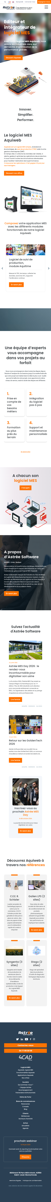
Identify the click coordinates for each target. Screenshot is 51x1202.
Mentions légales (15, 1180)
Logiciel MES (25, 1067)
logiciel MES (21, 147)
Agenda (25, 1128)
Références (25, 1116)
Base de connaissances (25, 1101)
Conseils (25, 1106)
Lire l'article (15, 699)
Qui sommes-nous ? (25, 1085)
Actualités (24, 706)
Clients (25, 1113)
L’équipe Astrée (25, 1087)
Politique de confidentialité (32, 1180)
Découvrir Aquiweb (13, 58)
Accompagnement (25, 1090)
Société (25, 1082)
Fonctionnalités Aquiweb (25, 1072)
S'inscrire (25, 1157)
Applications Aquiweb (25, 1075)
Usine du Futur (25, 1097)
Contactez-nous (25, 1045)
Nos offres (25, 1078)
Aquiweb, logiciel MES (25, 1070)
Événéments (31, 706)
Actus (25, 1123)
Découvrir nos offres (14, 173)
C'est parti (25, 488)
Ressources (25, 1104)
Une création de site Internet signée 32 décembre (25, 1186)
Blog (25, 1109)
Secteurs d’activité (25, 1118)
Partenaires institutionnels (25, 1092)
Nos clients (39, 706)
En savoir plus (16, 285)
